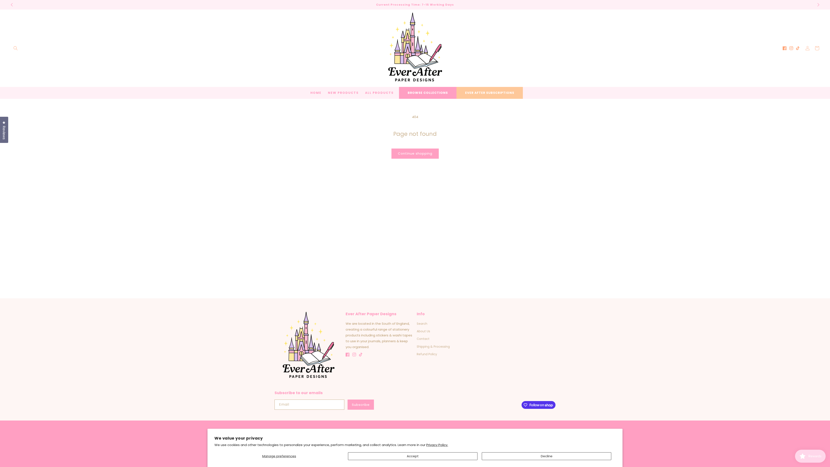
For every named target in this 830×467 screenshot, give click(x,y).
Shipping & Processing (433, 346)
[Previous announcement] (11, 5)
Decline (546, 456)
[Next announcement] (818, 5)
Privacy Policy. (437, 445)
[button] (15, 48)
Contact (423, 339)
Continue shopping (415, 153)
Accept (413, 456)
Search (422, 323)
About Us (423, 331)
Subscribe (361, 404)
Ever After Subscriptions (489, 93)
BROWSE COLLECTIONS (428, 93)
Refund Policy (427, 354)
